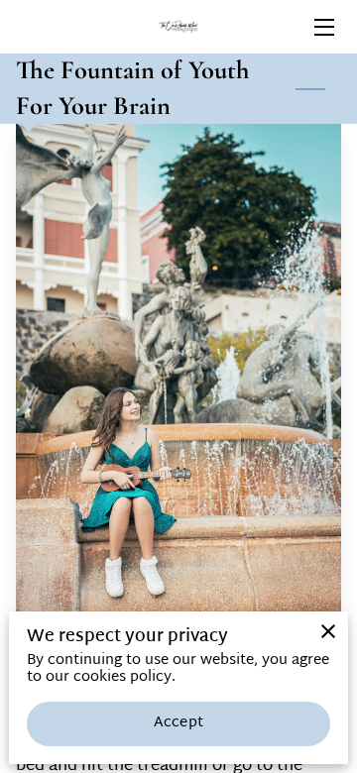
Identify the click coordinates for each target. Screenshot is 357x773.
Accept (178, 723)
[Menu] (322, 27)
